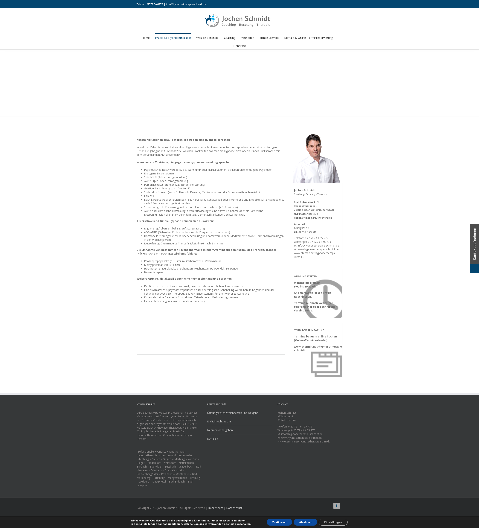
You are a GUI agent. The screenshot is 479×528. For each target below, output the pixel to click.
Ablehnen (305, 522)
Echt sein (212, 438)
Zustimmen (279, 522)
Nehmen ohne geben (220, 430)
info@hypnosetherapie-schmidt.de (186, 4)
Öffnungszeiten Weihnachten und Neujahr (232, 413)
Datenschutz (234, 508)
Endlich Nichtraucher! (219, 421)
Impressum (215, 508)
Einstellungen (148, 523)
